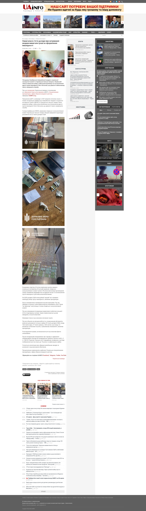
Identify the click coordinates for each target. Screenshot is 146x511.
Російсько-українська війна (30, 35)
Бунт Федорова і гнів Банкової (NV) (79, 71)
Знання (84, 33)
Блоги (80, 41)
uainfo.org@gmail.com (41, 505)
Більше (43, 491)
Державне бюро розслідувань (34, 92)
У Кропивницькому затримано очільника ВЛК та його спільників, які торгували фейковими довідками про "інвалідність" (28, 399)
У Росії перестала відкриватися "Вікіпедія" (38, 467)
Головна (26, 1)
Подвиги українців (64, 35)
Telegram (52, 355)
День (101, 110)
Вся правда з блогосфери (28, 38)
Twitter (58, 355)
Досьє (70, 1)
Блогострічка (59, 2)
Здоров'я (101, 32)
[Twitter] (116, 2)
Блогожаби (77, 1)
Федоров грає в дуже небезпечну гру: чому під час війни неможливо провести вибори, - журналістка (113, 61)
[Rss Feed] (110, 2)
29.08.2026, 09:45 (74, 94)
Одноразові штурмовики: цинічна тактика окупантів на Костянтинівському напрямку (84, 46)
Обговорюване (104, 107)
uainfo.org (38, 503)
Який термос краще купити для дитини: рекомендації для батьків (44, 482)
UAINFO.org (32, 95)
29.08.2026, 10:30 (74, 73)
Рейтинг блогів (104, 497)
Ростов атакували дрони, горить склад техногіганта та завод (43, 424)
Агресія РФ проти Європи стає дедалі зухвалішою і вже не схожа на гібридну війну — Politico (112, 46)
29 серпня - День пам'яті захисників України (38, 417)
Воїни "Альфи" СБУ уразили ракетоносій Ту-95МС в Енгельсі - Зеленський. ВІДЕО (109, 180)
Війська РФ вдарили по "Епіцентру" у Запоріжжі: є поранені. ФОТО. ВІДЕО (109, 157)
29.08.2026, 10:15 (74, 80)
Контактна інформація (31, 505)
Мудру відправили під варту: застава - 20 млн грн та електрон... (113, 26)
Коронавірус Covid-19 (45, 35)
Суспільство (36, 32)
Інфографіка (80, 107)
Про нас (24, 505)
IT (71, 497)
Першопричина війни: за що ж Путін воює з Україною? (83, 52)
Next (123, 22)
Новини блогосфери (40, 38)
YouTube (63, 355)
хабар (38, 369)
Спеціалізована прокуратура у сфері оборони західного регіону (40, 93)
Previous (23, 22)
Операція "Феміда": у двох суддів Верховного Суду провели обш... (71, 26)
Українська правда (59, 358)
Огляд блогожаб (49, 1)
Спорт (109, 32)
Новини (43, 406)
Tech (92, 33)
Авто (69, 497)
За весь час (117, 110)
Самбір (24, 369)
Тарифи (55, 35)
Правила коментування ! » (58, 404)
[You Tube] (119, 2)
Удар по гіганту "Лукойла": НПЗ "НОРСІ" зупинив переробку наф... (93, 26)
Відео (90, 1)
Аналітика (109, 41)
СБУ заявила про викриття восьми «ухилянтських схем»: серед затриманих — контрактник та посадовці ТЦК (58, 399)
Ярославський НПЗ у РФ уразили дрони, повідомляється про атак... (51, 26)
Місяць (109, 110)
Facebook (46, 355)
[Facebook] (113, 2)
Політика (26, 32)
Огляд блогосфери (36, 1)
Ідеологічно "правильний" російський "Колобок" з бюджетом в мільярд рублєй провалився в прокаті (84, 61)
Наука (58, 497)
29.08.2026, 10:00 (74, 88)
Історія (62, 497)
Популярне (116, 107)
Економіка (47, 32)
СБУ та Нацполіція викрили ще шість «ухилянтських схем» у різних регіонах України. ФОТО (43, 398)
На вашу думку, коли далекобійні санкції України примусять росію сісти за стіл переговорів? (109, 72)
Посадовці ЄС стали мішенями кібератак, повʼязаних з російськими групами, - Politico (112, 53)
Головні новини (30, 497)
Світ (69, 32)
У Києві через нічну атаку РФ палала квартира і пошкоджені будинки (45, 408)
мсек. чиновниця (31, 369)
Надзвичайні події (59, 32)
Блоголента (98, 497)
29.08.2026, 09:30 (74, 101)
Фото (84, 1)
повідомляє (31, 90)
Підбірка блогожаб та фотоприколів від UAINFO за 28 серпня (46, 478)
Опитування (109, 68)
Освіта (65, 497)
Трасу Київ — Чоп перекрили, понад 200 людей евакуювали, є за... (31, 26)
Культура (76, 32)
